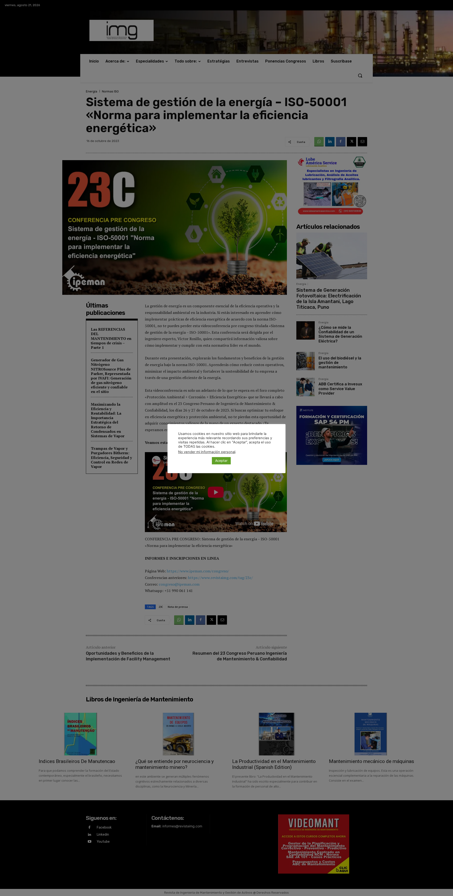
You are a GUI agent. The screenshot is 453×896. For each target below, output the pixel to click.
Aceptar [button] (221, 460)
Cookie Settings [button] (194, 461)
